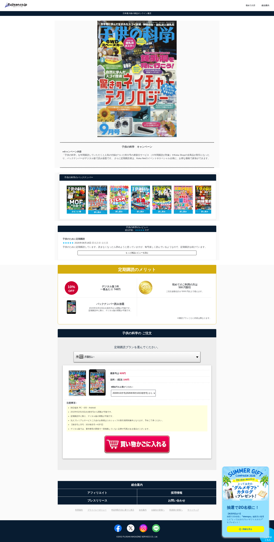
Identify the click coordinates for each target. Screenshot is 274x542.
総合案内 (265, 5)
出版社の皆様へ (158, 510)
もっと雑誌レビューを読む (137, 253)
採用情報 (176, 492)
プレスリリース (97, 500)
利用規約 (79, 510)
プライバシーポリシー (97, 510)
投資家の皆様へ (176, 510)
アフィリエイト (97, 492)
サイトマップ (193, 510)
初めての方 (250, 5)
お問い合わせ (176, 500)
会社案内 (143, 510)
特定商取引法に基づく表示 (122, 510)
